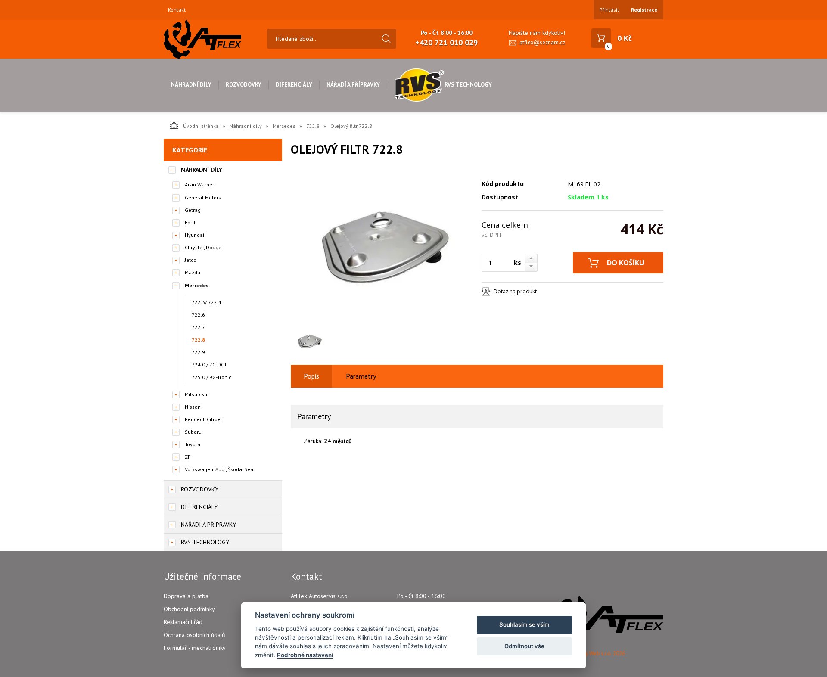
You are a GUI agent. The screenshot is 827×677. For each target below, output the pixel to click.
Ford (190, 222)
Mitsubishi (196, 394)
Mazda (192, 272)
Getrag (193, 210)
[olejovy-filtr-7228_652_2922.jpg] (381, 246)
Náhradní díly (191, 84)
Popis (311, 376)
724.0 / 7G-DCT (209, 364)
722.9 (198, 352)
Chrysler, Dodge (203, 247)
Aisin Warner (199, 184)
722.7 (198, 327)
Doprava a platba (186, 596)
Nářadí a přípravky (353, 84)
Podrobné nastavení (305, 655)
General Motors (203, 197)
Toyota (192, 444)
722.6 (198, 314)
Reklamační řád (183, 622)
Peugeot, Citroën (204, 419)
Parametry (361, 376)
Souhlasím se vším (524, 624)
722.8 (313, 126)
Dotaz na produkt (515, 291)
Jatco (190, 260)
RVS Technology (468, 84)
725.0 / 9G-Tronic (211, 377)
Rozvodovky (243, 84)
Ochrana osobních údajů (194, 635)
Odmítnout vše (524, 646)
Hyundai (194, 235)
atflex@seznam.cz (542, 42)
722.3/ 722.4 (206, 302)
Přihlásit (609, 9)
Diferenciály (294, 84)
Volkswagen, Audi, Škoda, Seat (220, 469)
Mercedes (284, 126)
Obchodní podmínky (189, 609)
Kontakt (177, 10)
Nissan (193, 407)
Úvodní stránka (201, 126)
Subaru (193, 432)
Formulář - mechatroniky (195, 648)
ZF (187, 456)
